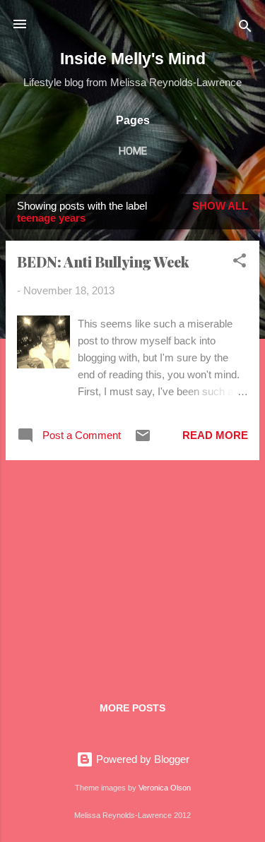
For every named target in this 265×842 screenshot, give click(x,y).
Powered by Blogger (141, 759)
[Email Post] (142, 440)
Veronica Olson (165, 787)
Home (133, 151)
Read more (215, 435)
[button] (239, 263)
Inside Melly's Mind (133, 58)
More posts (132, 708)
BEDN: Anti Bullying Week (103, 261)
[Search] (245, 28)
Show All (220, 206)
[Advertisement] (132, 570)
